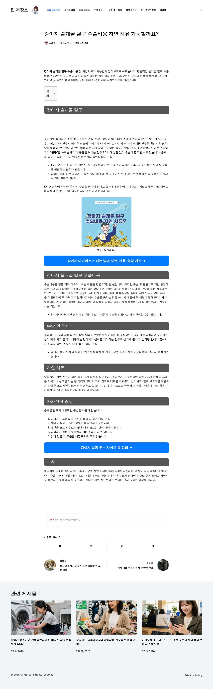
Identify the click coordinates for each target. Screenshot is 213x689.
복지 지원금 (131, 10)
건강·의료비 (84, 10)
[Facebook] (59, 546)
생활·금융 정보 (53, 10)
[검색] (201, 10)
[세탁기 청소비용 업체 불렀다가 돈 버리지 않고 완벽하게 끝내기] (41, 617)
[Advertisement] (106, 59)
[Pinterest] (122, 546)
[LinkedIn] (153, 546)
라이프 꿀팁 (69, 10)
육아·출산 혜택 (115, 10)
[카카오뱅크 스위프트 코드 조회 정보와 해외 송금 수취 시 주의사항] (172, 617)
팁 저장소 (19, 9)
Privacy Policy (193, 675)
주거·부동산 (99, 10)
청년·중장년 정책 (148, 10)
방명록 (163, 10)
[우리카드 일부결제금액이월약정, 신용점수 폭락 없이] (106, 617)
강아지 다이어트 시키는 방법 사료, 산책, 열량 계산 (104, 261)
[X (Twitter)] (90, 546)
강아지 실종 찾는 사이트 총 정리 (104, 448)
